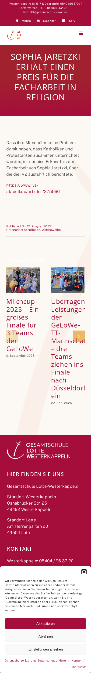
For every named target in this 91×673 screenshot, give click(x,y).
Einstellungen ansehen (45, 649)
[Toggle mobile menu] (81, 33)
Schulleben (32, 230)
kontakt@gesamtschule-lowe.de (45, 12)
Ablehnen (45, 636)
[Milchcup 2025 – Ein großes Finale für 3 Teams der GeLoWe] (23, 280)
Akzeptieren (45, 624)
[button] (84, 571)
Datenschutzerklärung (20, 660)
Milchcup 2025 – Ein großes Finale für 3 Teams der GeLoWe (22, 325)
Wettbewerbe (51, 230)
